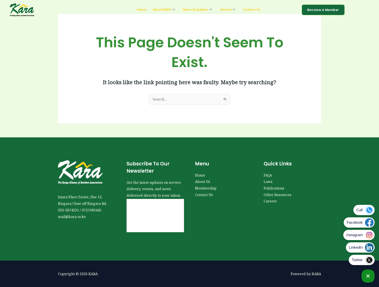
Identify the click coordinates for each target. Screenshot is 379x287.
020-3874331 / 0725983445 (80, 210)
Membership (205, 188)
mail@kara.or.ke (72, 216)
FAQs (268, 175)
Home (141, 10)
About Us (202, 181)
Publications (274, 188)
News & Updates (195, 10)
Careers (270, 201)
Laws (268, 181)
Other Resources (277, 194)
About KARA (162, 10)
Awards (226, 10)
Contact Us (251, 10)
